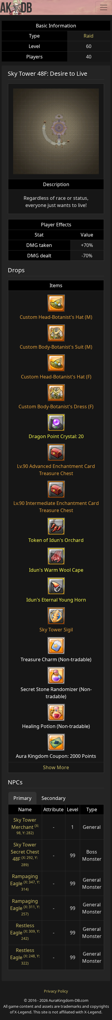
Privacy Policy (56, 991)
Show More (56, 767)
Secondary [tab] (53, 798)
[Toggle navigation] (103, 7)
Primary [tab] (22, 798)
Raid (88, 36)
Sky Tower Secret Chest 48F (25, 851)
